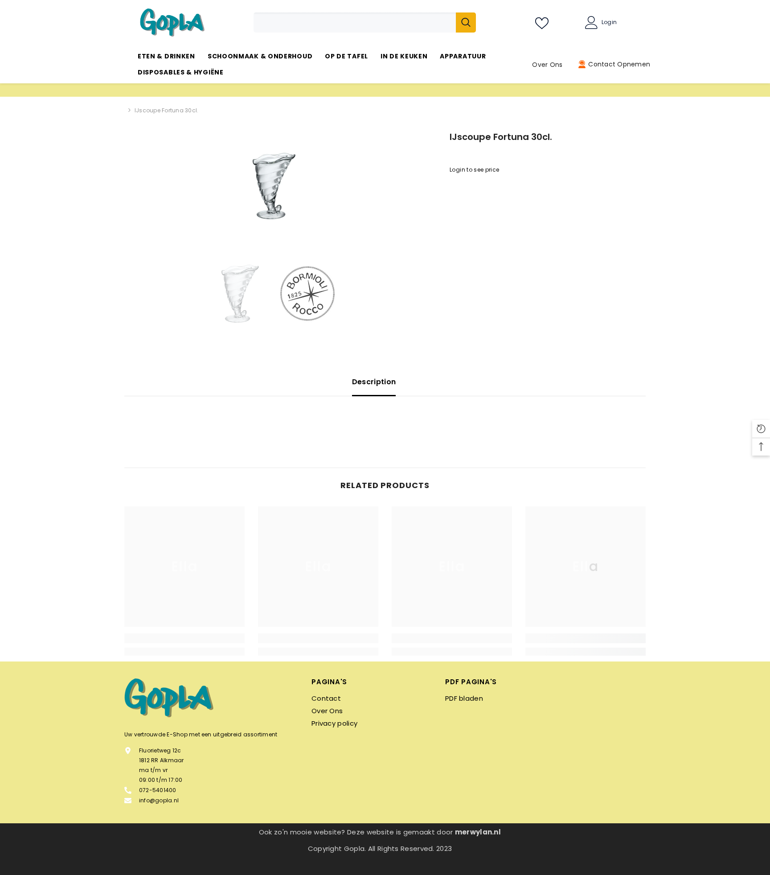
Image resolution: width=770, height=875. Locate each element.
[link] (184, 638)
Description (374, 382)
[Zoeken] (365, 22)
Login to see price (474, 169)
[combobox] (355, 22)
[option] (273, 185)
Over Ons (547, 64)
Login (609, 22)
